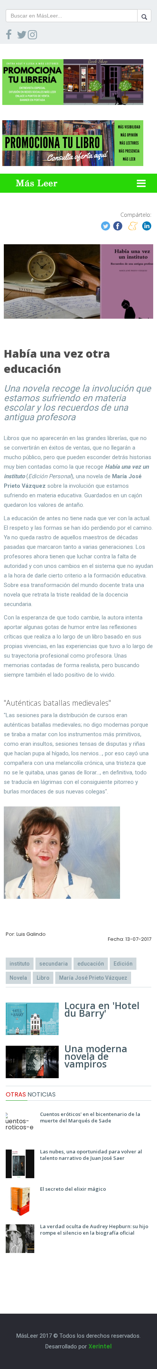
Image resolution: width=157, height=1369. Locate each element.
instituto (20, 964)
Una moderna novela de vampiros (95, 1056)
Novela (18, 978)
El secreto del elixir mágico (73, 1188)
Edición (123, 964)
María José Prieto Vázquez (93, 978)
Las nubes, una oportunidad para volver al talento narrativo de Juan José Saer (91, 1154)
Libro (43, 978)
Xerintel (100, 1346)
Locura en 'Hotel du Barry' (101, 1009)
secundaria (53, 964)
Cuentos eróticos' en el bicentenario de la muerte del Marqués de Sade (90, 1117)
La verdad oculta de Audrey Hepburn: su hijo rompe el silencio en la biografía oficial (94, 1229)
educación (90, 964)
